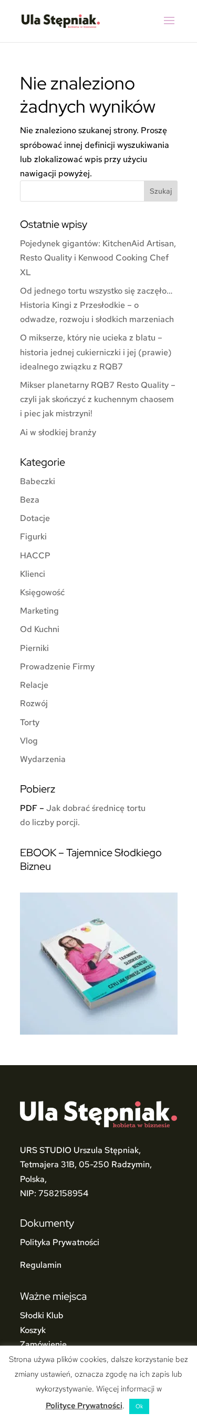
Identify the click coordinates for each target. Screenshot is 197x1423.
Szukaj (161, 191)
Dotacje (35, 518)
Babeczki (37, 481)
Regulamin (40, 1264)
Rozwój (34, 703)
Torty (29, 722)
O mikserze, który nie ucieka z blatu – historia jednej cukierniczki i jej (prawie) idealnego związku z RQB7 (96, 352)
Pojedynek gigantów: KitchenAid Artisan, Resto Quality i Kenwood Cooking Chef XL (98, 257)
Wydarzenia (43, 759)
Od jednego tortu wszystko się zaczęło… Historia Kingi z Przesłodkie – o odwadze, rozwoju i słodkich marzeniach (97, 305)
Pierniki (34, 648)
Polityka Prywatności (59, 1242)
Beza (29, 499)
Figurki (33, 536)
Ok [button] (139, 1406)
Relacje (34, 684)
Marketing (39, 610)
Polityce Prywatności (84, 1405)
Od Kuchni (39, 629)
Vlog (29, 740)
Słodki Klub (42, 1315)
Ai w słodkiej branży (58, 432)
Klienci (32, 573)
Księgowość (42, 592)
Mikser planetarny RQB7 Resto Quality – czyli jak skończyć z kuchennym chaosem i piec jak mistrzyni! (97, 399)
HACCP (35, 555)
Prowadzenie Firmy (57, 666)
